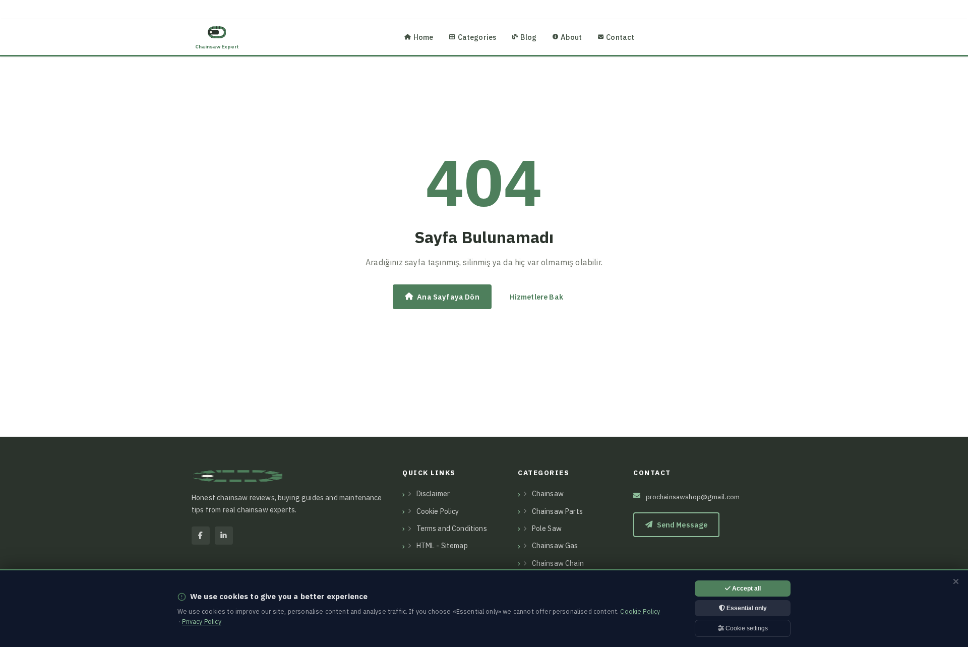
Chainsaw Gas (555, 545)
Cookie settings (746, 628)
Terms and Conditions (451, 528)
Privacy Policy (201, 621)
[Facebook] (201, 535)
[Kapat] (956, 581)
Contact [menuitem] (620, 37)
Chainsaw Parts (557, 511)
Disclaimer (433, 493)
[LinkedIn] (224, 535)
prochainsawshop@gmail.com (693, 496)
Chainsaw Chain (558, 563)
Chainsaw (548, 493)
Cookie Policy (437, 511)
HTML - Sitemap (442, 545)
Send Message (682, 525)
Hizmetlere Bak (536, 297)
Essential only (746, 608)
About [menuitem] (571, 37)
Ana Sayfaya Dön (448, 297)
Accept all (746, 588)
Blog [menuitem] (528, 37)
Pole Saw (547, 528)
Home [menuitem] (423, 37)
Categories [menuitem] (477, 37)
